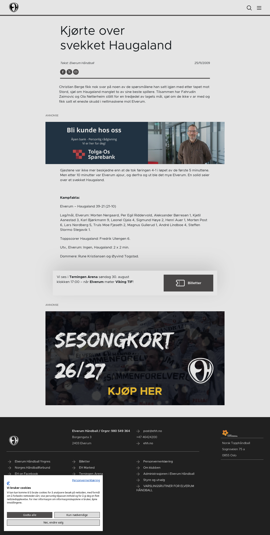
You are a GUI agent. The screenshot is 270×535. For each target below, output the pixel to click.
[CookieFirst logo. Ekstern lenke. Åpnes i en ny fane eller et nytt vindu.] (8, 483)
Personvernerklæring (86, 480)
